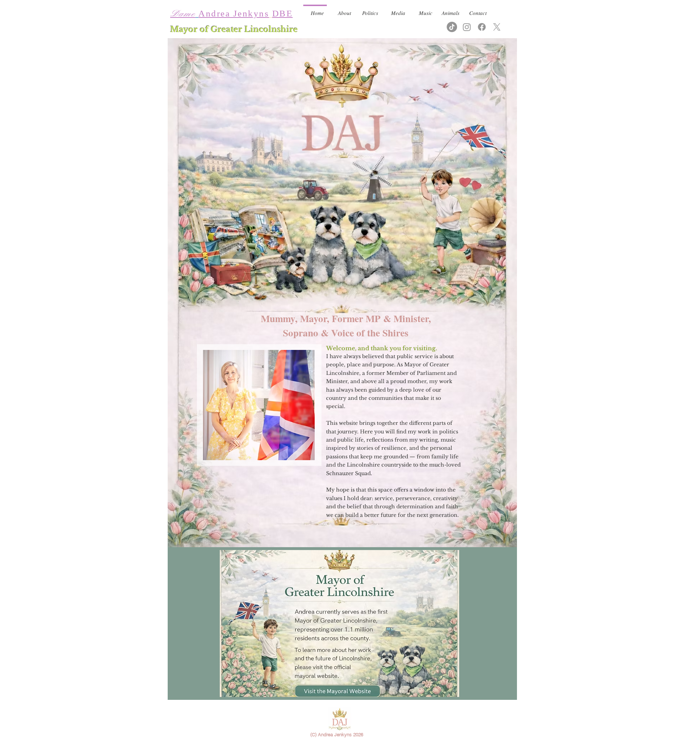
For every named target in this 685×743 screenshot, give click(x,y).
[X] (497, 27)
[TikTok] (452, 27)
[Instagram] (467, 27)
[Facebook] (482, 27)
